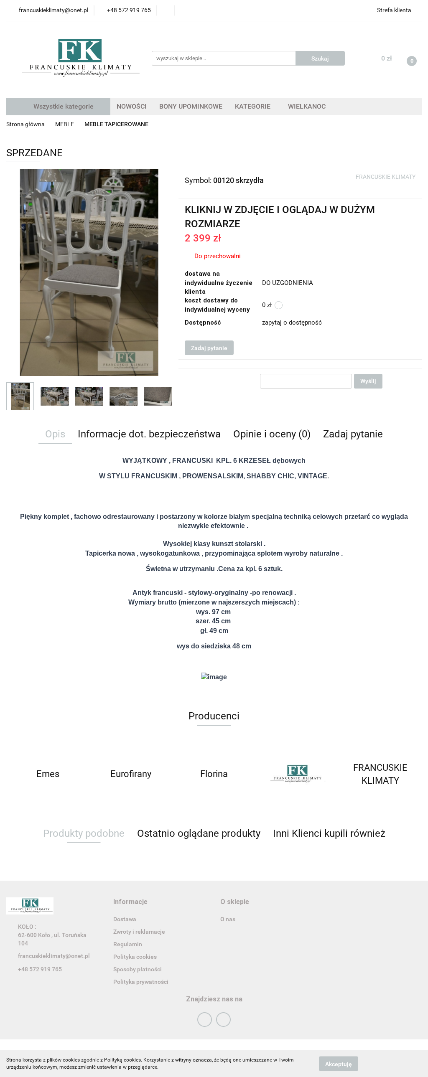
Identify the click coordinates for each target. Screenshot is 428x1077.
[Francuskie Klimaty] (214, 774)
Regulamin (127, 944)
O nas (227, 919)
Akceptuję (338, 1063)
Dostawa (124, 919)
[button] (130, 902)
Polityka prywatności (140, 981)
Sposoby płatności (137, 969)
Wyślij (368, 381)
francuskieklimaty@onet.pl (54, 956)
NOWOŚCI (132, 106)
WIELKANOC (307, 106)
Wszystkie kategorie (63, 106)
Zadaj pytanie (209, 348)
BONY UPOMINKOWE (190, 106)
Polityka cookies (135, 956)
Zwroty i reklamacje (139, 931)
